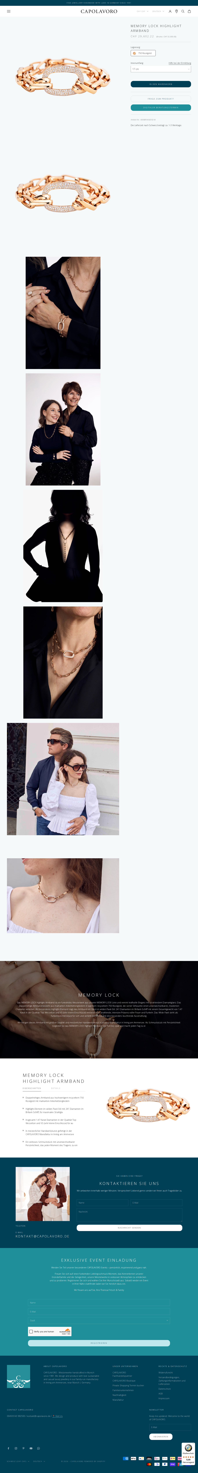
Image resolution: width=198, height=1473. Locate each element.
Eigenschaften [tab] (32, 1088)
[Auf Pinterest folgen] (23, 1448)
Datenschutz (165, 1388)
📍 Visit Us (57, 1416)
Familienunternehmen (123, 1390)
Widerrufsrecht (166, 1372)
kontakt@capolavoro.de (43, 1236)
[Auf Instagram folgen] (15, 1448)
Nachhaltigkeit (119, 1395)
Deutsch (156, 11)
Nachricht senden (129, 1227)
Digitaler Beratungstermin (161, 107)
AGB (161, 1393)
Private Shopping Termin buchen (128, 1385)
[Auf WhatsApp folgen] (38, 1448)
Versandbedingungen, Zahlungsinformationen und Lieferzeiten (172, 1380)
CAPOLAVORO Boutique (124, 1380)
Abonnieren (161, 1436)
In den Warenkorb (160, 84)
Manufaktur (118, 1399)
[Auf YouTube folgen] (31, 1448)
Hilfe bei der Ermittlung (180, 63)
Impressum (164, 1398)
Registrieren (99, 1343)
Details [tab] (55, 1088)
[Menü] (193, 1444)
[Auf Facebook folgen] (8, 1448)
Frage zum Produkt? (161, 99)
